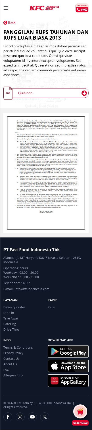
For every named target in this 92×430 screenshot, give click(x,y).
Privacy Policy (13, 353)
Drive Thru (11, 329)
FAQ (6, 370)
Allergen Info (13, 375)
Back (11, 22)
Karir (52, 300)
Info (7, 340)
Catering (9, 324)
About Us (10, 364)
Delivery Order (14, 307)
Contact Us (11, 358)
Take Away (11, 318)
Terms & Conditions (18, 347)
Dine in (8, 313)
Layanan (10, 300)
